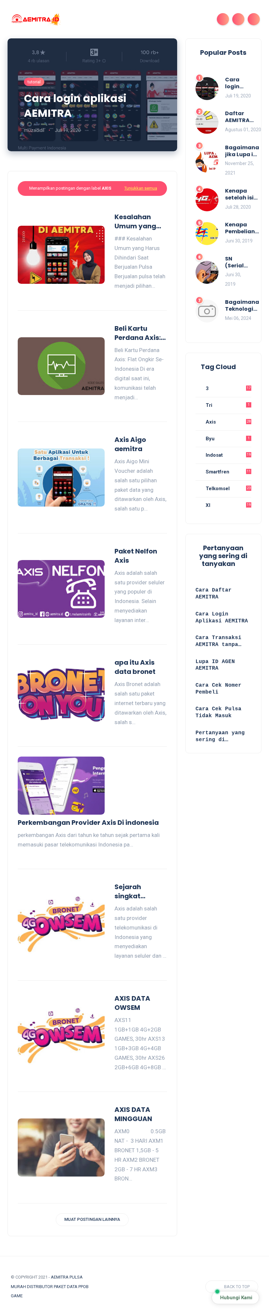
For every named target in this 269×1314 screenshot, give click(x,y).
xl (227, 505)
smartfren (227, 472)
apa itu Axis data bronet (134, 667)
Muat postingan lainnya (92, 1219)
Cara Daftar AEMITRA (214, 593)
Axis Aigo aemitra (130, 444)
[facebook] (102, 1287)
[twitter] (114, 1287)
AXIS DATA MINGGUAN (133, 1114)
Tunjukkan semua (140, 188)
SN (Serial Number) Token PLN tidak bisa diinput (238, 262)
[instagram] (127, 1287)
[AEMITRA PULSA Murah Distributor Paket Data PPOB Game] (35, 18)
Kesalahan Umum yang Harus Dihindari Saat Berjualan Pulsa (138, 221)
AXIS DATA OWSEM (132, 1003)
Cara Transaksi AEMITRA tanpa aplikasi (218, 641)
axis (227, 422)
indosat (227, 455)
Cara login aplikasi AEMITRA (75, 105)
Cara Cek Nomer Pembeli (218, 688)
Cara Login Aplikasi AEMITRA (222, 617)
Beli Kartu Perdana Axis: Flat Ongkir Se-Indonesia (139, 333)
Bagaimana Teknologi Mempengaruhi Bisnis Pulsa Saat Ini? (246, 306)
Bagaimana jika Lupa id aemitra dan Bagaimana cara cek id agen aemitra (242, 151)
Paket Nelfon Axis (135, 556)
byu (227, 439)
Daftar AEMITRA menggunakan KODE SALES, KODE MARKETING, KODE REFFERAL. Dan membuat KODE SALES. (246, 117)
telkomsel (227, 488)
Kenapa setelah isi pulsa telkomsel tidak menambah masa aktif (241, 194)
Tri (227, 405)
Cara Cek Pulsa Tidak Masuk (218, 712)
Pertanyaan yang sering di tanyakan (220, 736)
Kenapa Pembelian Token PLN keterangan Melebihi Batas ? (242, 228)
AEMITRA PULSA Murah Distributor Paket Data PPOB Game (50, 1287)
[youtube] (139, 1287)
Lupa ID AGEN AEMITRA (215, 665)
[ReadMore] (164, 295)
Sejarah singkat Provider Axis (136, 891)
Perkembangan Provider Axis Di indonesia (88, 822)
